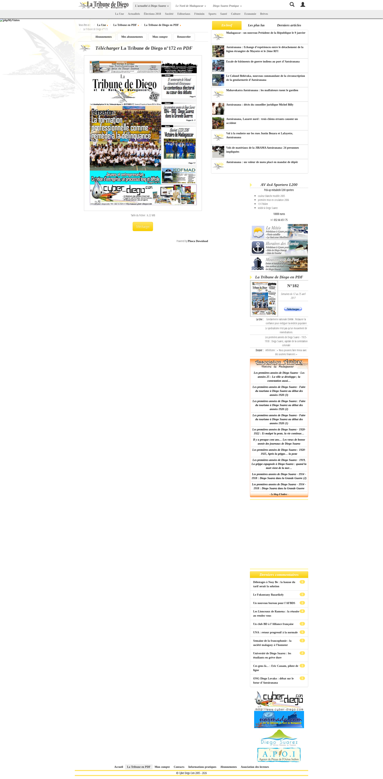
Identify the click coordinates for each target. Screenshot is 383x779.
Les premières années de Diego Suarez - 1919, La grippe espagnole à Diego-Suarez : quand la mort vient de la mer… (279, 464)
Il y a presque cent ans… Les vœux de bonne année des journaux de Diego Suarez (279, 441)
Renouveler (184, 36)
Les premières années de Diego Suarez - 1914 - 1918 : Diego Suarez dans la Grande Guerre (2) (279, 476)
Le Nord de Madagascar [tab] (190, 5)
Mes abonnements (132, 36)
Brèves (264, 13)
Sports (212, 13)
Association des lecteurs (255, 766)
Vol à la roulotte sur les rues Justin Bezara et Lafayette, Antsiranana (259, 135)
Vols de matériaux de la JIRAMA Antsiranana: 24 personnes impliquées (262, 149)
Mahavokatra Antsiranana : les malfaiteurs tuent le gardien (262, 90)
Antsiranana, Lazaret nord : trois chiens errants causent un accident (262, 121)
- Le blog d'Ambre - (278, 494)
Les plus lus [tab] (256, 25)
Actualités (134, 13)
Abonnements (103, 36)
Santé (223, 13)
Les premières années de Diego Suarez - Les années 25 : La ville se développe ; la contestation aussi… (279, 376)
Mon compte (160, 36)
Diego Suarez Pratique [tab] (226, 5)
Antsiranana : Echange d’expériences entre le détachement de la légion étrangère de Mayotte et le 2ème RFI (264, 49)
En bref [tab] (226, 25)
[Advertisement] (229, 237)
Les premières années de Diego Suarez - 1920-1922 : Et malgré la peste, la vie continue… (279, 431)
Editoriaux (183, 13)
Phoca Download (198, 241)
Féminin (199, 13)
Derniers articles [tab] (289, 25)
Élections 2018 (152, 13)
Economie (250, 13)
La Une (119, 13)
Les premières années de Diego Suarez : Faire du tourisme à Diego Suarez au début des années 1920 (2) (279, 405)
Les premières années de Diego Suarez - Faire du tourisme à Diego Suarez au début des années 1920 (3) (279, 391)
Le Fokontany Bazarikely (268, 594)
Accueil (118, 766)
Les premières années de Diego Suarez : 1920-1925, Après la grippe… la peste (279, 451)
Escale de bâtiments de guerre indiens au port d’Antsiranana (263, 61)
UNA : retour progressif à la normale (275, 632)
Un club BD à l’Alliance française (273, 624)
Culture (235, 13)
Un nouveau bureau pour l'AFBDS (274, 603)
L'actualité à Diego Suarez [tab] (151, 5)
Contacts (179, 766)
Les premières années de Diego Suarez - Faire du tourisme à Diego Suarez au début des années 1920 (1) (279, 419)
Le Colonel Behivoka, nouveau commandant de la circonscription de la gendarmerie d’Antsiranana (265, 77)
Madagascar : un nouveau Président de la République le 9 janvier (265, 32)
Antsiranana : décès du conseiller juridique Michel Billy (259, 104)
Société (169, 13)
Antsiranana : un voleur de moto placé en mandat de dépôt (262, 162)
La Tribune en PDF (139, 766)
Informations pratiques (202, 766)
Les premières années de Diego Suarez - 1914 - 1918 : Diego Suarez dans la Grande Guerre (279, 486)
